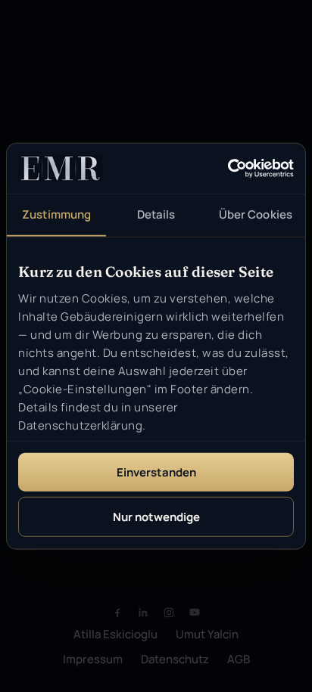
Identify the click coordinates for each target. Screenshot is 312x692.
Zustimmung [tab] (56, 214)
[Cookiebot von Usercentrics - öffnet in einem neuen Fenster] (227, 168)
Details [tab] (156, 214)
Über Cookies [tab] (255, 214)
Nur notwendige (156, 517)
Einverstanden (156, 471)
